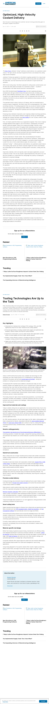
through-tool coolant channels (20, 482)
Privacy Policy (5, 701)
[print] (45, 31)
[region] (24, 701)
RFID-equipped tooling (21, 509)
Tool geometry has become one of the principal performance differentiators (22, 432)
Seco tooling (26, 117)
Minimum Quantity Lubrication (10, 491)
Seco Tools (8, 71)
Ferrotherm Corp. (21, 91)
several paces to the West (28, 379)
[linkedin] (22, 31)
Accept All (43, 701)
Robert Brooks (6, 314)
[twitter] (24, 31)
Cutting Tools (6, 10)
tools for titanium (13, 536)
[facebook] (20, 31)
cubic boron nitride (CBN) (15, 422)
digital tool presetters (33, 509)
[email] (28, 31)
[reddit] (26, 31)
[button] (4, 3)
